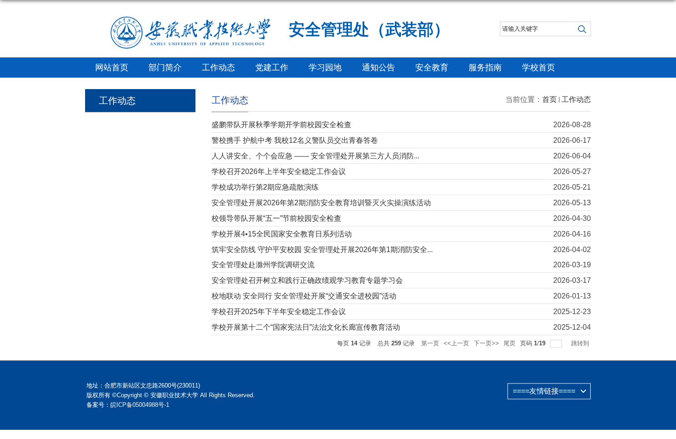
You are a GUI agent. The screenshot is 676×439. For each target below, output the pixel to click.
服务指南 (485, 67)
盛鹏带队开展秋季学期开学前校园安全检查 (281, 125)
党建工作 (271, 67)
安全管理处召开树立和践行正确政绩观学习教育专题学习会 (307, 280)
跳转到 (581, 343)
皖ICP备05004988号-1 (139, 404)
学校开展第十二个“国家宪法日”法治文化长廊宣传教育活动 (306, 327)
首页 (549, 99)
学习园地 (325, 67)
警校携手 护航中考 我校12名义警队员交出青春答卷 (295, 140)
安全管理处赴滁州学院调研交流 (263, 265)
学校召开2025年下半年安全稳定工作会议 (279, 311)
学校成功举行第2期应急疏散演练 (265, 187)
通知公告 (378, 67)
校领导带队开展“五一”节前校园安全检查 (276, 218)
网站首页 (111, 67)
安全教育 (431, 67)
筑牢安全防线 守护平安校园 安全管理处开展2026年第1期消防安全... (322, 249)
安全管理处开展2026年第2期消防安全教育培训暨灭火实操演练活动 (321, 203)
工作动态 (218, 67)
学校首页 (538, 67)
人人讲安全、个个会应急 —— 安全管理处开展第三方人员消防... (315, 156)
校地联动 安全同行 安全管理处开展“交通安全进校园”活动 (304, 296)
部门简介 (165, 67)
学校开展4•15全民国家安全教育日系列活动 (282, 234)
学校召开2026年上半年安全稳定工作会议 (279, 171)
